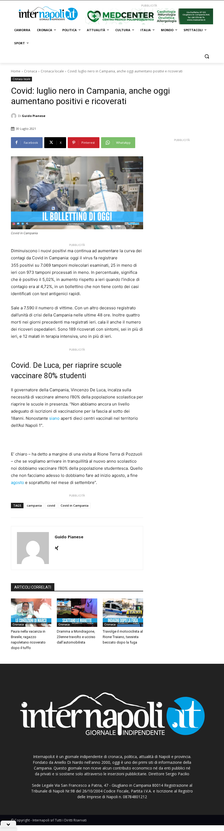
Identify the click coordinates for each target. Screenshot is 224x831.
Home (15, 71)
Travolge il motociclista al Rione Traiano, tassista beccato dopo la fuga (123, 636)
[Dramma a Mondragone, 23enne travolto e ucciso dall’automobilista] (77, 612)
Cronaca (30, 71)
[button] (206, 56)
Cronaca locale (52, 71)
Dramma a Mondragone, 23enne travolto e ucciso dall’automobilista (76, 636)
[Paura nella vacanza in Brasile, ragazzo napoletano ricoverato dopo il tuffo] (31, 612)
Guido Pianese (33, 116)
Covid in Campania (75, 505)
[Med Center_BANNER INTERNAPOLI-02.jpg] (149, 16)
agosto (17, 482)
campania (34, 505)
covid (51, 505)
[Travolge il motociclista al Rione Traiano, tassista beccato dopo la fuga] (123, 612)
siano (54, 418)
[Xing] (57, 547)
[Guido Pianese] (14, 116)
